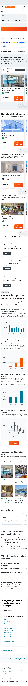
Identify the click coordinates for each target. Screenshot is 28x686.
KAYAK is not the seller (8, 676)
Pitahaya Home (6, 134)
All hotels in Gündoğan (6, 650)
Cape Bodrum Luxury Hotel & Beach (12, 89)
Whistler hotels (8, 619)
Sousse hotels (7, 632)
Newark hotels (7, 624)
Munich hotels (7, 637)
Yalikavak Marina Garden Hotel (11, 175)
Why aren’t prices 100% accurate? (11, 681)
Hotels (12, 657)
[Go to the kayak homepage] (10, 7)
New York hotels (8, 628)
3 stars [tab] (20, 461)
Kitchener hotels (8, 634)
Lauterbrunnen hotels (9, 641)
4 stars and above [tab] (7, 461)
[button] (2, 7)
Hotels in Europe (19, 657)
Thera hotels (7, 626)
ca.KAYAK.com (6, 657)
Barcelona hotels (8, 621)
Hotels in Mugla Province (19, 658)
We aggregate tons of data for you (11, 678)
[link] (7, 253)
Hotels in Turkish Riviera (9, 659)
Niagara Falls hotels (8, 630)
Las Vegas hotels (8, 639)
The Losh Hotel (6, 217)
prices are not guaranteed (7, 671)
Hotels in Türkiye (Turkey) (6, 658)
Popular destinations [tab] (8, 610)
